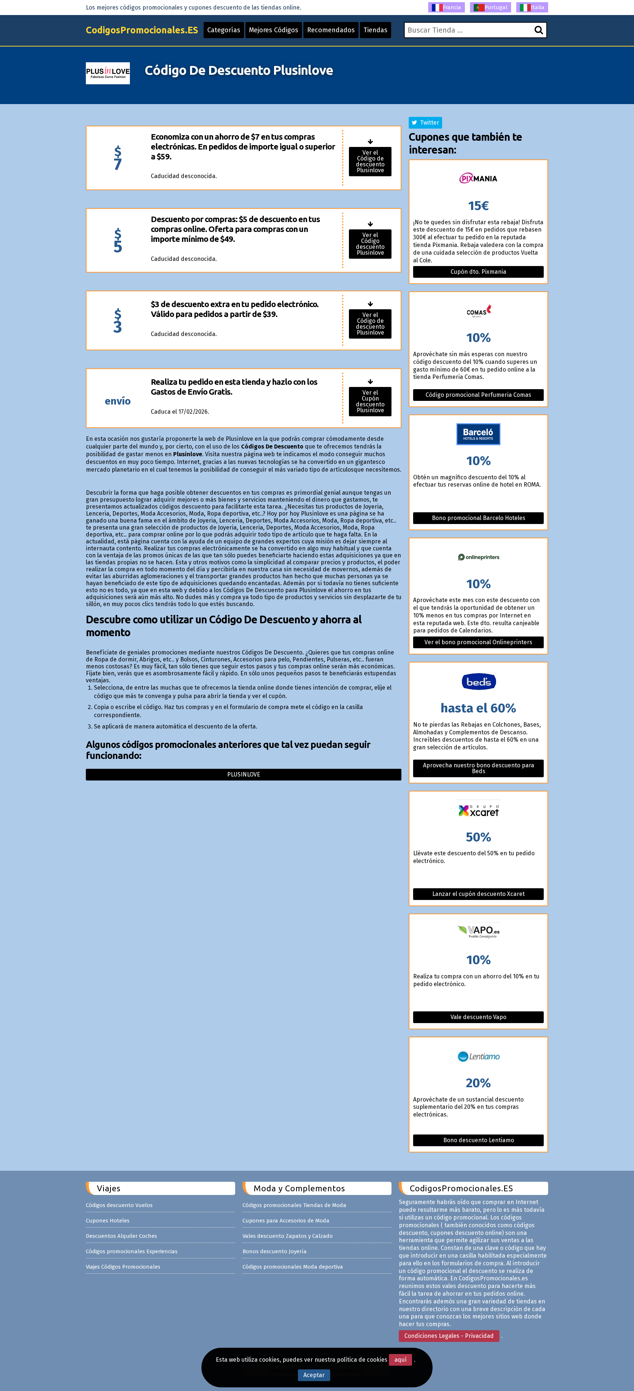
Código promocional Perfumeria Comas (478, 394)
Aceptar (314, 1375)
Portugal (496, 7)
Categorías (223, 30)
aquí (400, 1359)
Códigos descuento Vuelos (119, 1205)
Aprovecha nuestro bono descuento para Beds (478, 768)
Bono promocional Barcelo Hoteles (478, 517)
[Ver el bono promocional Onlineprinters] (478, 558)
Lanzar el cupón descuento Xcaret (478, 893)
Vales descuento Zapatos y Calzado (288, 1236)
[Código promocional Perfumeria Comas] (478, 312)
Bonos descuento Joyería (275, 1251)
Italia (537, 7)
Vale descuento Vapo (478, 1017)
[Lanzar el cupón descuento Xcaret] (478, 811)
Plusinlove (243, 774)
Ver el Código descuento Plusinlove (370, 244)
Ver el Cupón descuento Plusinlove (370, 401)
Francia (452, 7)
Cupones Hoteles (108, 1220)
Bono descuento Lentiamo (478, 1140)
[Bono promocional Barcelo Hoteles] (478, 435)
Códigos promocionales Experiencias (132, 1251)
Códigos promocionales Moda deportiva (293, 1266)
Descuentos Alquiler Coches (121, 1236)
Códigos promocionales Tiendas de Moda (294, 1205)
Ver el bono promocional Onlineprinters (478, 642)
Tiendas (375, 30)
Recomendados (331, 30)
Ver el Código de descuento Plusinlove (370, 161)
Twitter (428, 122)
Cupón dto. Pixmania (478, 271)
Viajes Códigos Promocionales (123, 1266)
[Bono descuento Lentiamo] (478, 1057)
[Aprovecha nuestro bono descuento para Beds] (478, 682)
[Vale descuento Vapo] (478, 934)
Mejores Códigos (273, 30)
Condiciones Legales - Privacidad (449, 1335)
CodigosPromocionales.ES (142, 30)
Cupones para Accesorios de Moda (286, 1220)
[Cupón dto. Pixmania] (478, 180)
